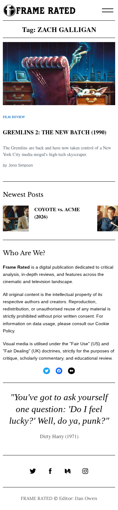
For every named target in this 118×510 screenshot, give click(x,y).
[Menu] (107, 10)
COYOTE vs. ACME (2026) (57, 213)
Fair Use (79, 343)
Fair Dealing (16, 350)
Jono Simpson (20, 165)
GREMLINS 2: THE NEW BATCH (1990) (54, 132)
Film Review (14, 117)
